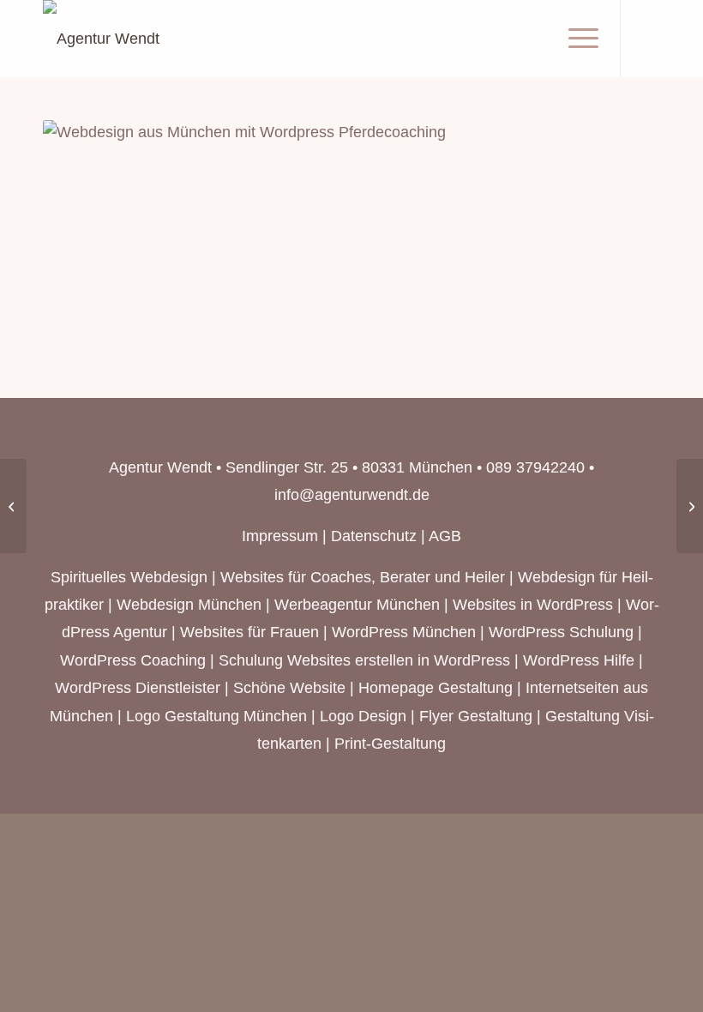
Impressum (280, 536)
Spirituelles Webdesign (129, 577)
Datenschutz (374, 536)
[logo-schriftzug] (101, 38)
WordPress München (404, 632)
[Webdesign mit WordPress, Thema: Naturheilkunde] (689, 506)
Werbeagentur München (357, 604)
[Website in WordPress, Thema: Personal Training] (13, 506)
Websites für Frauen (249, 632)
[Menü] (574, 38)
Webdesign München (189, 604)
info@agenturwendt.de (352, 494)
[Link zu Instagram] (647, 38)
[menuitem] (574, 38)
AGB (445, 536)
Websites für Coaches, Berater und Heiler (362, 577)
